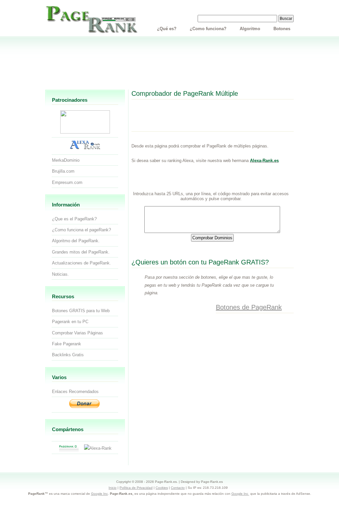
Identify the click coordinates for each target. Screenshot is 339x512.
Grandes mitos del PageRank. (81, 252)
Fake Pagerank (66, 343)
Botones (281, 28)
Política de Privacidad (136, 487)
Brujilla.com (63, 171)
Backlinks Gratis (68, 354)
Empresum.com (67, 182)
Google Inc (99, 493)
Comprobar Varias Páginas (77, 332)
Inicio (113, 487)
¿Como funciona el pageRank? (81, 229)
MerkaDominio (65, 160)
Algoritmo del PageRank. (76, 240)
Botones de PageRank (249, 307)
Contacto (178, 487)
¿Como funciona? (208, 28)
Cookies (162, 487)
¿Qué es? (166, 28)
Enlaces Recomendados (75, 391)
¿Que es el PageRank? (74, 218)
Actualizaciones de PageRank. (81, 262)
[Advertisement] (169, 66)
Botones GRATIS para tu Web (81, 310)
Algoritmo (250, 28)
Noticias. (60, 274)
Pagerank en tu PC (70, 321)
